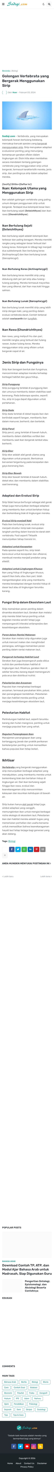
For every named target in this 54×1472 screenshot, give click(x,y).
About (18, 1463)
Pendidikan (19, 1404)
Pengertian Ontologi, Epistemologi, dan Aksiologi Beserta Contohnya (37, 1286)
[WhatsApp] (24, 849)
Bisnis (45, 1382)
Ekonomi (8, 1393)
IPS (17, 1398)
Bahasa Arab (10, 1382)
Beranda (6, 71)
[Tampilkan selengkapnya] (5, 855)
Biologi (15, 71)
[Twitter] (18, 849)
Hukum (7, 1398)
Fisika (31, 1393)
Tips (6, 1415)
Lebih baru (8, 876)
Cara (6, 1387)
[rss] (40, 1446)
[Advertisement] (27, 39)
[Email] (43, 849)
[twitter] (20, 1446)
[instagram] (33, 1446)
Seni (19, 1409)
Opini (6, 1404)
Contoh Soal (19, 1387)
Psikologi (33, 1404)
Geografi (43, 1393)
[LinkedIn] (30, 849)
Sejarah (8, 1409)
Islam (26, 1398)
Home (10, 1463)
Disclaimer (42, 1463)
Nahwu (37, 1398)
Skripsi (29, 1409)
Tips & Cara (18, 1415)
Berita (24, 1382)
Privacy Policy (27, 1467)
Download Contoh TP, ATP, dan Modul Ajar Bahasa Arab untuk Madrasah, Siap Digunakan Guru (27, 1269)
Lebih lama (45, 876)
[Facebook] (12, 849)
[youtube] (27, 1446)
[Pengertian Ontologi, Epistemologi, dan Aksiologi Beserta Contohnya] (12, 1286)
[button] (3, 4)
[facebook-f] (13, 1446)
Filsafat (20, 1393)
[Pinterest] (36, 849)
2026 (33, 1458)
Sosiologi (41, 1409)
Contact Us (29, 1463)
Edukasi (33, 1387)
